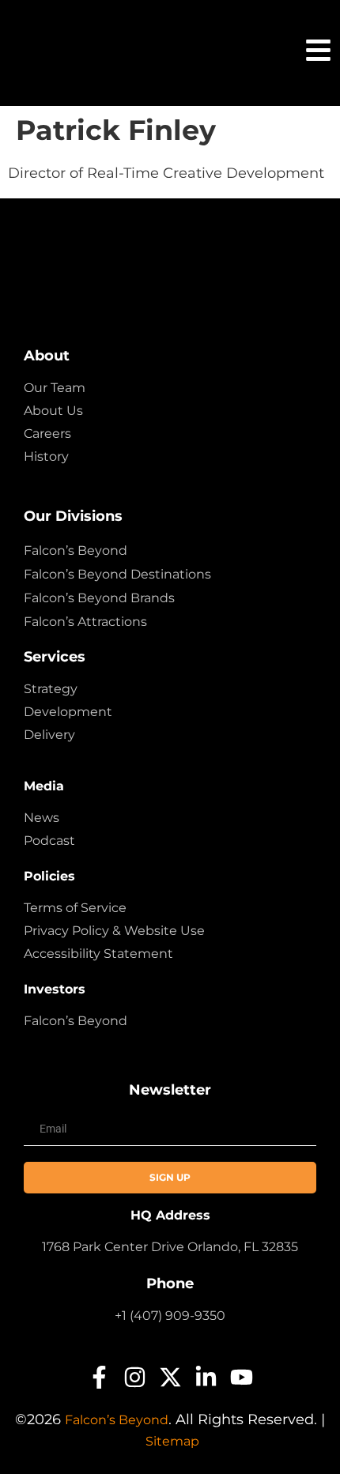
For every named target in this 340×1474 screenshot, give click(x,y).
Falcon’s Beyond (75, 550)
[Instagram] (135, 1377)
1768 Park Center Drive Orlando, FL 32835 (170, 1246)
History (46, 456)
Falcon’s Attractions (85, 621)
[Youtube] (241, 1377)
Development (68, 711)
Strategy (50, 688)
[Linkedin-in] (206, 1377)
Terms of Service (75, 907)
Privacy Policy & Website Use (114, 930)
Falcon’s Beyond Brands (99, 597)
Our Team (54, 387)
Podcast (49, 840)
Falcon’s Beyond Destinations (117, 574)
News (41, 817)
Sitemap (172, 1441)
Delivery (49, 734)
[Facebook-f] (99, 1377)
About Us (53, 410)
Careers (47, 433)
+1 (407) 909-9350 (170, 1315)
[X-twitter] (170, 1377)
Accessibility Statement (98, 953)
